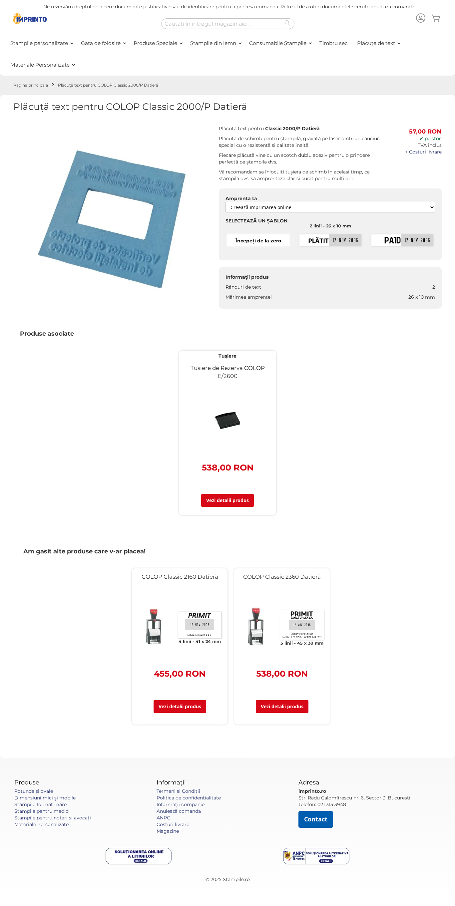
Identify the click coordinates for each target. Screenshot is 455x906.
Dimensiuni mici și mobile (45, 798)
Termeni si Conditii (178, 791)
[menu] (227, 54)
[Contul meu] (421, 19)
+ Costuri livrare (423, 152)
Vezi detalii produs (227, 500)
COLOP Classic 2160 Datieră (180, 576)
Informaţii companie (181, 804)
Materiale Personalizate (41, 824)
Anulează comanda (179, 811)
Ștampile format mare (40, 804)
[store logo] (30, 18)
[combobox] (227, 23)
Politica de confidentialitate (189, 798)
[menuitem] (41, 43)
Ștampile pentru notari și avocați (52, 818)
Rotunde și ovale (33, 791)
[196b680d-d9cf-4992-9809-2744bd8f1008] (330, 240)
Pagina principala (30, 85)
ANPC (163, 818)
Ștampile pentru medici (42, 811)
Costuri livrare (173, 824)
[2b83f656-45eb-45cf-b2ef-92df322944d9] (402, 240)
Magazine (168, 831)
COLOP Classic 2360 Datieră (282, 576)
